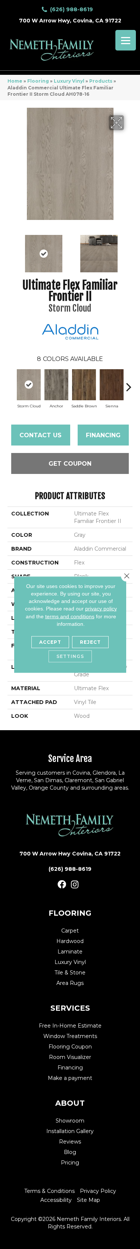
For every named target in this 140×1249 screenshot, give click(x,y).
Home (14, 81)
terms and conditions (69, 616)
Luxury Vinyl (69, 81)
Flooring (38, 81)
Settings (70, 656)
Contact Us (40, 435)
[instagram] (74, 885)
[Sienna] (111, 384)
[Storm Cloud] (29, 384)
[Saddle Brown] (84, 384)
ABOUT (70, 1103)
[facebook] (61, 885)
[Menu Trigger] (125, 40)
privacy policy (101, 609)
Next (129, 250)
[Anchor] (56, 384)
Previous (11, 250)
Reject (90, 642)
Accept (50, 642)
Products (100, 81)
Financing (103, 435)
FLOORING (70, 913)
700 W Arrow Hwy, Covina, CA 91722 (70, 20)
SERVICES (70, 1008)
